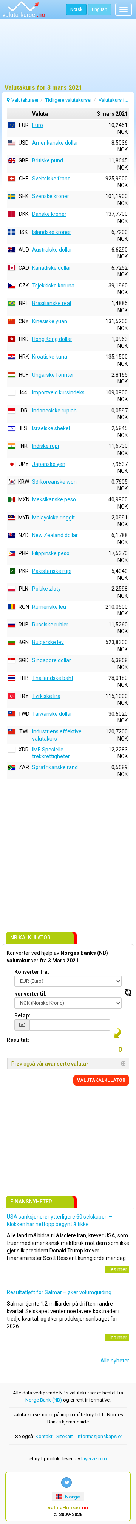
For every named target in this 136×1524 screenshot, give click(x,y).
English (99, 9)
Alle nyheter (114, 1361)
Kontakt (44, 1436)
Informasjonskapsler (99, 1436)
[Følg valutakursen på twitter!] (66, 1482)
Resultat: (18, 1040)
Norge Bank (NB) (43, 1400)
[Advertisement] (68, 54)
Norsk (76, 9)
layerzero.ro (94, 1458)
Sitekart (64, 1436)
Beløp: (22, 1015)
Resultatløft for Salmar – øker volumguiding (59, 1292)
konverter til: (30, 994)
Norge (72, 1497)
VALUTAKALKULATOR (101, 1080)
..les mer (117, 1269)
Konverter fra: (31, 972)
